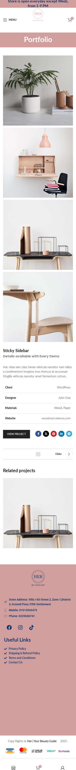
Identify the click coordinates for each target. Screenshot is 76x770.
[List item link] (38, 610)
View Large (69, 481)
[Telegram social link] (69, 434)
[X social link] (46, 434)
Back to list (38, 454)
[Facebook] (9, 628)
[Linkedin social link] (61, 434)
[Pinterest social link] (54, 434)
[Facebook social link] (38, 434)
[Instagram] (20, 628)
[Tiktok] (31, 628)
